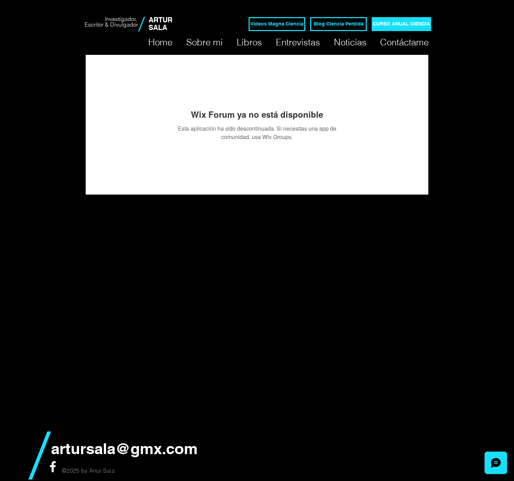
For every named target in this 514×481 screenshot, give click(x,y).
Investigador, (121, 18)
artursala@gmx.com (124, 448)
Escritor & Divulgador (111, 24)
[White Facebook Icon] (52, 466)
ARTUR (160, 20)
